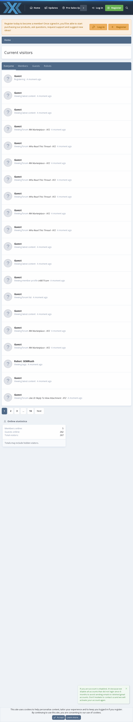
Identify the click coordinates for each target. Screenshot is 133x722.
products (25, 27)
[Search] (126, 8)
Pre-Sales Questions (77, 7)
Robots (47, 65)
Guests (36, 65)
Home (37, 7)
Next (39, 411)
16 (30, 411)
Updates (53, 7)
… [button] (23, 411)
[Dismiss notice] (126, 689)
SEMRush (28, 361)
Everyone (9, 65)
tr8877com (43, 280)
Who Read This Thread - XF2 (42, 146)
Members (23, 65)
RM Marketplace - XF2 (39, 129)
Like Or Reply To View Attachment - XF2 (47, 398)
